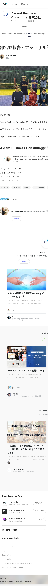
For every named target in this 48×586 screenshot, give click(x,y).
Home (4, 34)
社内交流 (17, 187)
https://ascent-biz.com (18, 21)
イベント (5, 187)
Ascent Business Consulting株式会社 (26, 15)
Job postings (39, 34)
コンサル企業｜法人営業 (10, 176)
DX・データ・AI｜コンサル (11, 168)
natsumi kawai (11, 55)
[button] (25, 496)
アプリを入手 (39, 503)
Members (21, 34)
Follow (24, 26)
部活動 (27, 187)
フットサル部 (39, 187)
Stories (29, 34)
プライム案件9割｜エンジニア (12, 172)
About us (12, 34)
